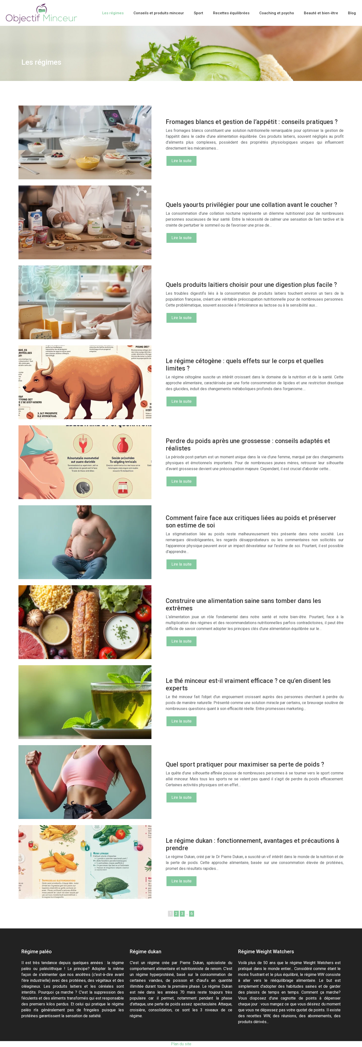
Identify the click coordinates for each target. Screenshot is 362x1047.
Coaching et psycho (276, 13)
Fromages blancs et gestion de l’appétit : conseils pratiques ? (252, 121)
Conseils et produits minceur (158, 13)
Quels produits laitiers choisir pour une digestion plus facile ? (251, 284)
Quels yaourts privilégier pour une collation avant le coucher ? (251, 204)
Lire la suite (181, 160)
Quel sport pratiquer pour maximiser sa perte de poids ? (245, 764)
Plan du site (181, 1044)
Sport (198, 13)
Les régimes (113, 13)
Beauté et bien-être (321, 13)
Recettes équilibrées (231, 13)
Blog (352, 13)
